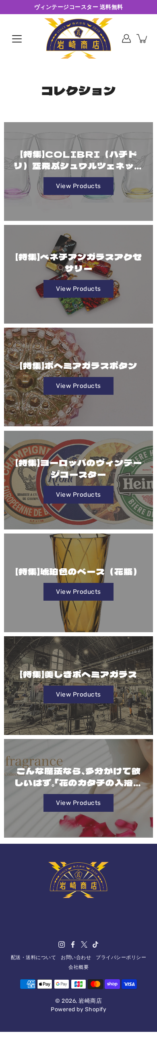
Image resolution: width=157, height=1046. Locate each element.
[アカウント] (126, 38)
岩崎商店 (90, 1000)
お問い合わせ (76, 957)
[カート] (142, 38)
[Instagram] (61, 944)
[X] (84, 944)
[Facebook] (72, 944)
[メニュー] (17, 38)
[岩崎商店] (78, 38)
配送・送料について (33, 957)
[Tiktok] (95, 944)
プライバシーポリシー (121, 957)
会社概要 (78, 967)
